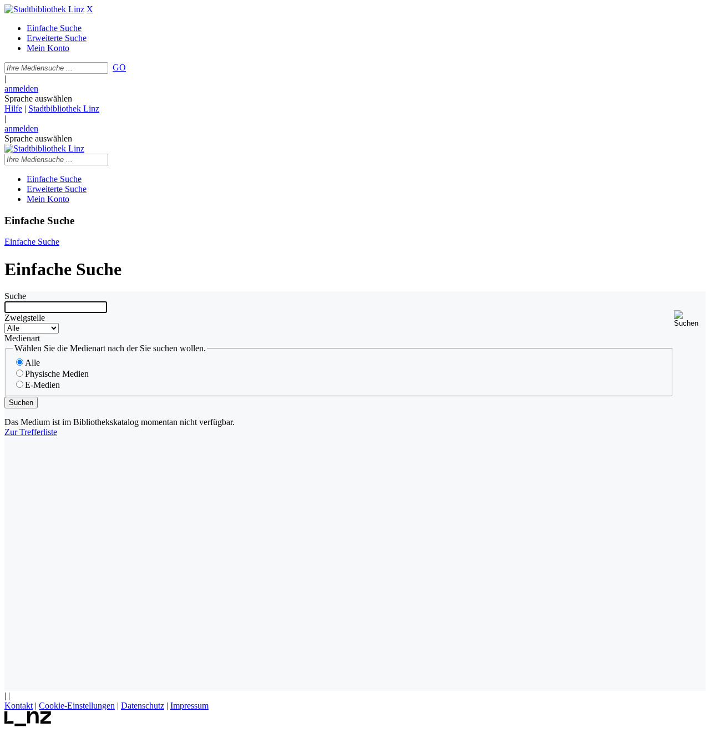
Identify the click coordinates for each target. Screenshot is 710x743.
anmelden (21, 88)
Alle (32, 362)
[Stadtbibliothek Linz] (44, 9)
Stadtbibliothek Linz (63, 108)
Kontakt (18, 705)
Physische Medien (57, 373)
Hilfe (13, 108)
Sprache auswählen (38, 98)
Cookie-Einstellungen (77, 705)
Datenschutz (142, 705)
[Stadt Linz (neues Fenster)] (28, 723)
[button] (690, 318)
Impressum (189, 705)
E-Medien (42, 385)
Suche (15, 296)
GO (119, 67)
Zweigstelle (24, 317)
